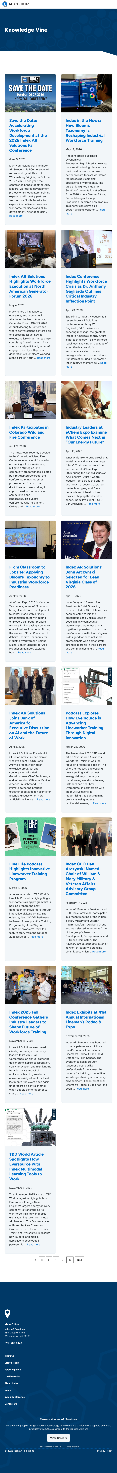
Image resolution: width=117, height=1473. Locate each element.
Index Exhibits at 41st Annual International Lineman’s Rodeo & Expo (86, 1019)
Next (79, 1260)
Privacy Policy (104, 1450)
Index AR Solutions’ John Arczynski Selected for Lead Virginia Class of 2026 (84, 577)
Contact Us (11, 1403)
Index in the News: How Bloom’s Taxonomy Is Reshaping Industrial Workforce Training (85, 130)
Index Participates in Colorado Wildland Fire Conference (29, 432)
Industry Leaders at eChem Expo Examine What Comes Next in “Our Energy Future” (86, 434)
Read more (16, 215)
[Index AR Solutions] (15, 4)
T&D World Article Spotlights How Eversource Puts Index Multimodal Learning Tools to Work (26, 1166)
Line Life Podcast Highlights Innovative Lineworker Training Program (29, 871)
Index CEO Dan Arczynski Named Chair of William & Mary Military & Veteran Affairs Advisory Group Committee (83, 879)
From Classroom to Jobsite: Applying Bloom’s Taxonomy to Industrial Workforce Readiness (29, 577)
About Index (11, 1383)
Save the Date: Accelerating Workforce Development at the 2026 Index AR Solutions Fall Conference (28, 135)
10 (70, 1260)
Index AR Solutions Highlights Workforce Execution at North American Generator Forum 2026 (30, 286)
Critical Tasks (12, 1362)
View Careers (58, 1437)
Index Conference (15, 1397)
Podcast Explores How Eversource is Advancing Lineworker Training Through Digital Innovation (84, 725)
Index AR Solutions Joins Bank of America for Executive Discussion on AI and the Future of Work (29, 725)
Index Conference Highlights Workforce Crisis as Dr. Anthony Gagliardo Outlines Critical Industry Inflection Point (86, 289)
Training (9, 1355)
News (8, 1390)
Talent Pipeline (13, 1369)
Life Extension (12, 1376)
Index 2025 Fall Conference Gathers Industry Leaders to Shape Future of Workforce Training (28, 1022)
